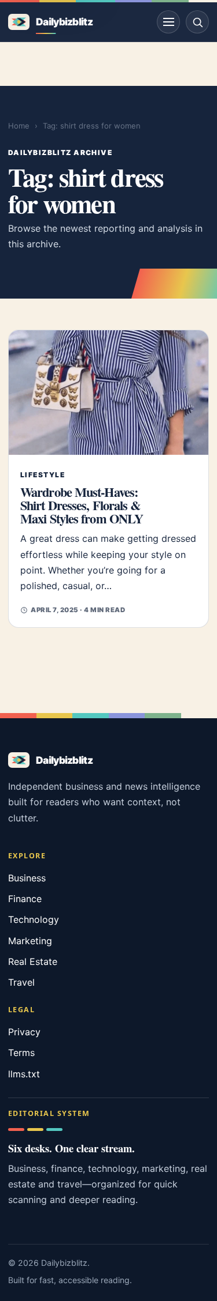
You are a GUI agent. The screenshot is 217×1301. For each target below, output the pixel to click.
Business (27, 878)
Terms (21, 1052)
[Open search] (197, 21)
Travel (21, 982)
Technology (33, 919)
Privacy (24, 1032)
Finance (25, 898)
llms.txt (24, 1074)
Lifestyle (42, 474)
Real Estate (32, 961)
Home (19, 125)
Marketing (30, 940)
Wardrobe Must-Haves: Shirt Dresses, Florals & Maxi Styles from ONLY (81, 505)
